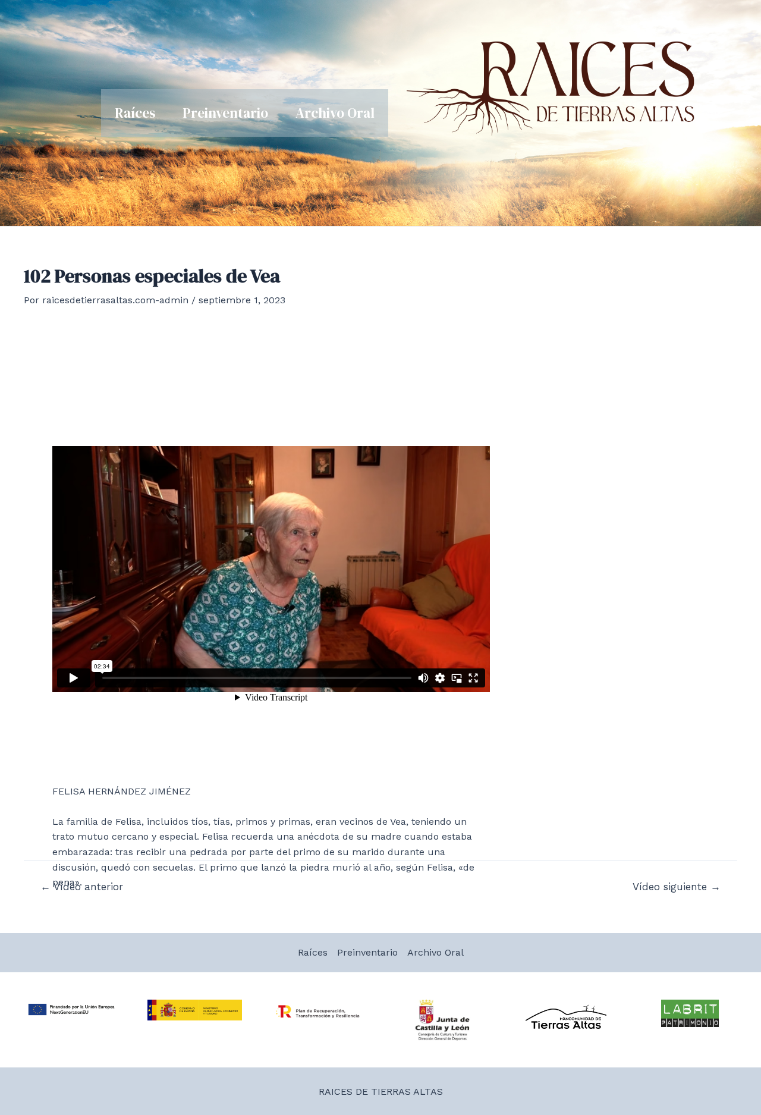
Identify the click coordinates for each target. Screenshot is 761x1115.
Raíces (135, 113)
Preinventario (225, 113)
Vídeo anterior (81, 887)
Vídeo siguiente (677, 887)
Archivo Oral (335, 113)
